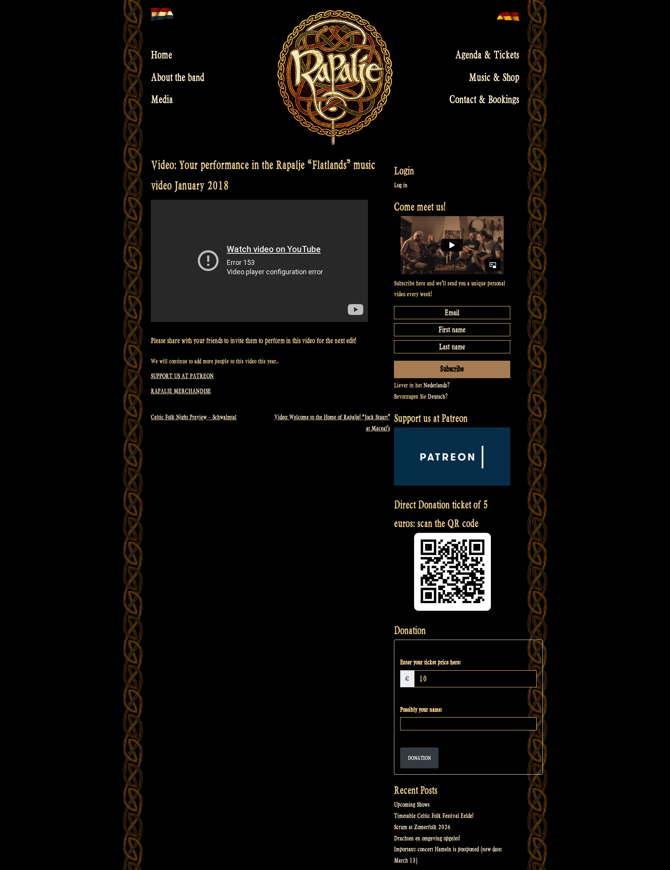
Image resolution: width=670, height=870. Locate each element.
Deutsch (436, 396)
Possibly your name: (421, 709)
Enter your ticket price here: (430, 662)
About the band (177, 77)
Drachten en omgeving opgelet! (427, 838)
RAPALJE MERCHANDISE (181, 391)
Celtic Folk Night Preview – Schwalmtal (194, 417)
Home (161, 55)
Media (162, 99)
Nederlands (435, 385)
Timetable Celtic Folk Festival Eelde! (433, 816)
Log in (401, 185)
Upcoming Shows (412, 804)
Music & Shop (494, 77)
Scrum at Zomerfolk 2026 (422, 827)
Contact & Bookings (484, 99)
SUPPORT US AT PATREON (182, 376)
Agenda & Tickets (487, 55)
